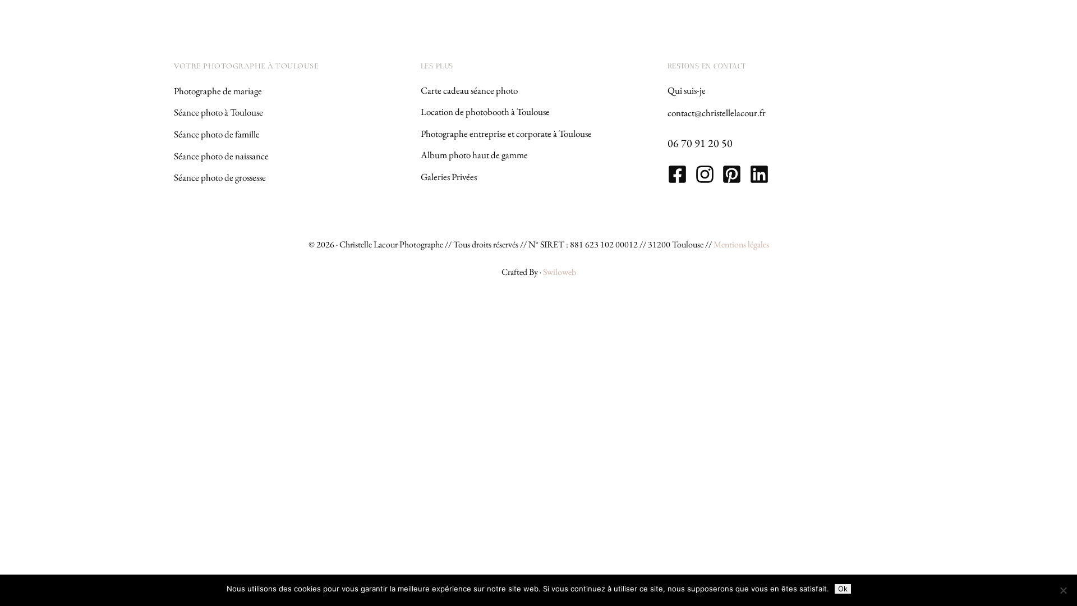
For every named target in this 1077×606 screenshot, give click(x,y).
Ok (843, 588)
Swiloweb (559, 272)
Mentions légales (741, 244)
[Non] (1063, 590)
